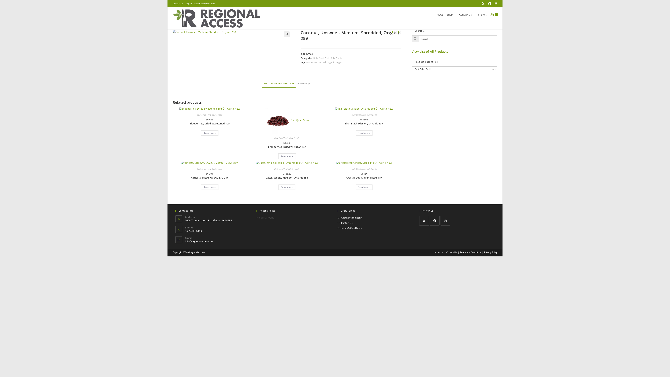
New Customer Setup (204, 3)
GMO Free (311, 62)
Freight (482, 14)
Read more (209, 132)
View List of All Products (430, 51)
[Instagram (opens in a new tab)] (495, 3)
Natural (322, 62)
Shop (450, 14)
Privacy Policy (490, 252)
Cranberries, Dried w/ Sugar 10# (287, 147)
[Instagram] (445, 221)
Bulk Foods (336, 58)
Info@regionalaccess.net (199, 241)
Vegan (339, 62)
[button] (287, 34)
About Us (438, 252)
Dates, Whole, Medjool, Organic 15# (287, 177)
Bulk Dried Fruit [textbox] (453, 69)
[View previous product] (392, 32)
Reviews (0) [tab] (304, 83)
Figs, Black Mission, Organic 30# (364, 123)
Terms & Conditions (351, 228)
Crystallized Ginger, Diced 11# (364, 177)
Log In (189, 3)
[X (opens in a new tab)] (483, 3)
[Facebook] (435, 221)
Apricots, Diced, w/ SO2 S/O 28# (209, 177)
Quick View (233, 108)
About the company (351, 217)
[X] (424, 221)
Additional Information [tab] (278, 83)
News (440, 14)
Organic (331, 62)
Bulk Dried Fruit (321, 58)
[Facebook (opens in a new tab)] (489, 3)
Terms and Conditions (470, 252)
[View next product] (398, 32)
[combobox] (454, 68)
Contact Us (178, 3)
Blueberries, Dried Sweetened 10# (209, 123)
